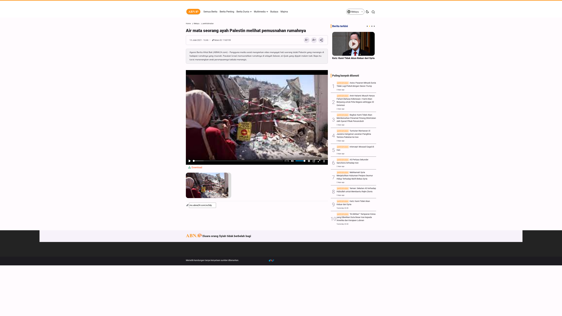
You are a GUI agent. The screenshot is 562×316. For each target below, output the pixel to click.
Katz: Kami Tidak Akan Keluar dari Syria (353, 58)
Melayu (355, 11)
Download (196, 167)
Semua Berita (210, 11)
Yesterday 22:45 (342, 208)
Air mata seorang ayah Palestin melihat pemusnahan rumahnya (246, 30)
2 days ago (340, 109)
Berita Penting (227, 11)
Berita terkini (340, 26)
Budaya (274, 11)
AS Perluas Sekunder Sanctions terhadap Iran (352, 161)
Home (188, 24)
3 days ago (340, 90)
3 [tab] (371, 26)
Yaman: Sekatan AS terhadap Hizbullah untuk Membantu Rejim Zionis (356, 190)
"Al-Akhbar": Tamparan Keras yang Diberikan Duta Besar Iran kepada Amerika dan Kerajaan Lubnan (356, 217)
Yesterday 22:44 (342, 224)
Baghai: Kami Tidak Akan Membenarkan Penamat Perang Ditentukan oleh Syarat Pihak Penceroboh (356, 118)
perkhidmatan (208, 24)
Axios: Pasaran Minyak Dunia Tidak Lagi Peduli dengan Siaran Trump (356, 84)
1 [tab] (367, 26)
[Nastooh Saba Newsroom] (273, 260)
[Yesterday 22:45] (353, 44)
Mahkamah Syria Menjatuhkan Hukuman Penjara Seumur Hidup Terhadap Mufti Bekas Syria (355, 175)
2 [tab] (369, 26)
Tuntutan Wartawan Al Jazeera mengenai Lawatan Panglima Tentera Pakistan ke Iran (354, 134)
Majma (284, 11)
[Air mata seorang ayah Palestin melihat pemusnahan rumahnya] (208, 185)
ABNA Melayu (194, 11)
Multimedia (260, 11)
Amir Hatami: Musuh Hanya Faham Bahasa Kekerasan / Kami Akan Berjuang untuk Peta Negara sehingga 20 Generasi (356, 101)
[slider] (238, 160)
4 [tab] (374, 26)
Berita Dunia (243, 11)
